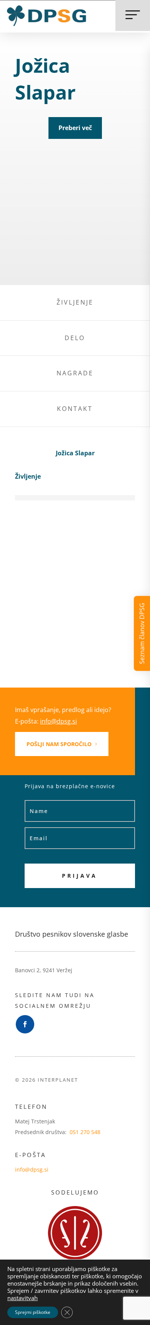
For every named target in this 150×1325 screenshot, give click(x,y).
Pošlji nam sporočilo (59, 744)
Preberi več (75, 128)
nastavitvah (22, 1297)
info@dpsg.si (58, 721)
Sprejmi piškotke (32, 1312)
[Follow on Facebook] (25, 1024)
